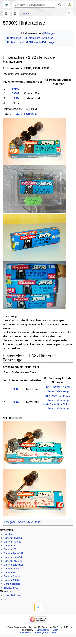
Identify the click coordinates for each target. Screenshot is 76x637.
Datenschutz (43, 630)
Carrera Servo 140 (13, 557)
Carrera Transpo (12, 541)
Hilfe (6, 599)
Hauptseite (9, 534)
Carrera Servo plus (13, 564)
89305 (15, 389)
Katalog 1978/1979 (25, 114)
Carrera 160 (10, 549)
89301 (15, 93)
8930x (15, 402)
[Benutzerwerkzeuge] (69, 4)
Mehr (24, 13)
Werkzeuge (69, 13)
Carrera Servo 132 (13, 553)
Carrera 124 (10, 545)
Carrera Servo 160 (13, 561)
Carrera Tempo (11, 568)
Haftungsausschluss (45, 632)
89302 (15, 98)
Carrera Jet (10, 572)
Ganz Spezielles (12, 584)
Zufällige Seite (11, 587)
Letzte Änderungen (13, 595)
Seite (6, 13)
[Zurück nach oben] (38, 607)
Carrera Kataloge (12, 580)
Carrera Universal (13, 538)
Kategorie (10, 522)
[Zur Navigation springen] (6, 4)
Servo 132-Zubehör (29, 522)
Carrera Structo (12, 576)
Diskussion (15, 13)
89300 (15, 88)
